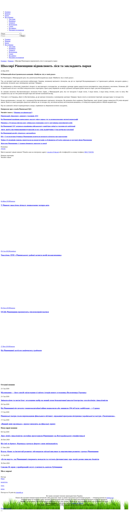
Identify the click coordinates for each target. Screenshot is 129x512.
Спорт (11, 26)
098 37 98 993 (89, 152)
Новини (7, 14)
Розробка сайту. (6, 508)
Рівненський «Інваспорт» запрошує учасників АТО (19, 116)
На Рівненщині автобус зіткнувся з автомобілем (18, 133)
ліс (5, 149)
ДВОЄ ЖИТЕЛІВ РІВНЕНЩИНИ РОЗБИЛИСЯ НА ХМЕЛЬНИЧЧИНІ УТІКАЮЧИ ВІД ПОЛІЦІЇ (37, 130)
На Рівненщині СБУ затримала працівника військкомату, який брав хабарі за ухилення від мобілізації (38, 126)
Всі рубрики (9, 17)
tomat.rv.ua (110, 498)
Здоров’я (12, 23)
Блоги (7, 15)
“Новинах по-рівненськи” (23, 112)
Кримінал (12, 21)
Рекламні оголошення (16, 30)
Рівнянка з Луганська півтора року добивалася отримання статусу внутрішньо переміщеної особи (36, 123)
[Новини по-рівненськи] (26, 8)
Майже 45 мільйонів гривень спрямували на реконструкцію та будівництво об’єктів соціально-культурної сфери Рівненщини (46, 140)
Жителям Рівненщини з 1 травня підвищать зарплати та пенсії (24, 143)
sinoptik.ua (19, 492)
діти (2, 149)
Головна (7, 12)
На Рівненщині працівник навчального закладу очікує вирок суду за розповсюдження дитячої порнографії (39, 119)
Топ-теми (12, 19)
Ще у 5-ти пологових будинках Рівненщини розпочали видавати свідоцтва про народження (34, 136)
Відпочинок (13, 24)
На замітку (12, 28)
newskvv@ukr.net (53, 152)
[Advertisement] (64, 367)
